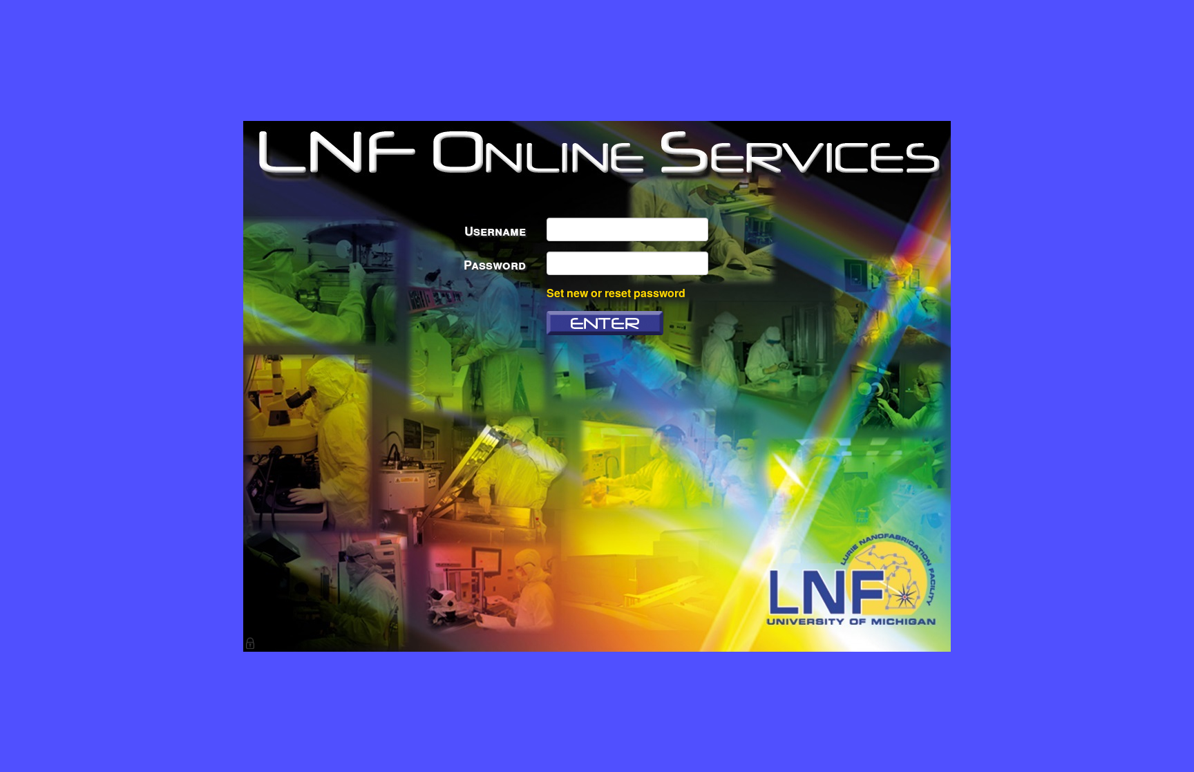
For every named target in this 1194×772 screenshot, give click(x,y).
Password (495, 265)
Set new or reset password (616, 293)
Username (495, 231)
